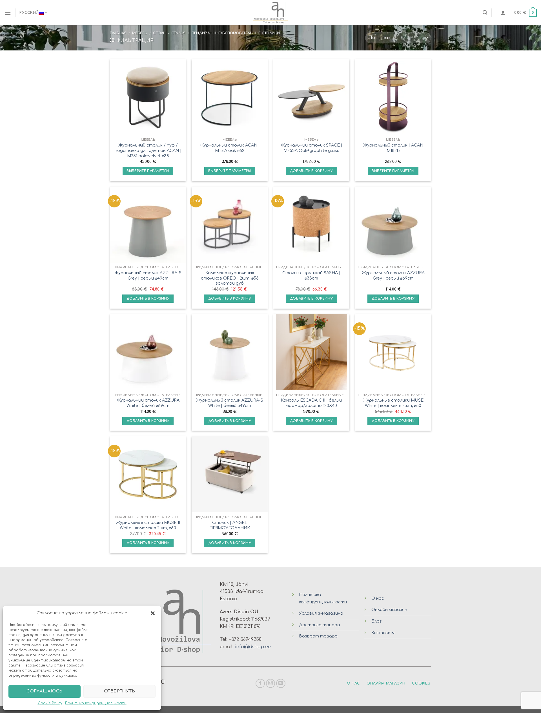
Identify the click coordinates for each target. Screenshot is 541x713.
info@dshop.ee (253, 646)
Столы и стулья (169, 33)
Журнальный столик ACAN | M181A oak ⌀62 (230, 148)
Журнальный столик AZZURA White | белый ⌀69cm (148, 403)
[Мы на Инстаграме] (270, 683)
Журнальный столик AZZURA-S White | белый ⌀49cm (229, 403)
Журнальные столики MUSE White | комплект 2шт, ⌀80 (393, 403)
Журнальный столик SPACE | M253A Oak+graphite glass (311, 148)
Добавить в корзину (311, 171)
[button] (153, 613)
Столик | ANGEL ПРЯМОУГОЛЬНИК (229, 525)
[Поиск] (485, 12)
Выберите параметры (148, 171)
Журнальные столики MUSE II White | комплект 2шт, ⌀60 (148, 525)
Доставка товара (319, 625)
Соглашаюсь (44, 691)
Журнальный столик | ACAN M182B (393, 148)
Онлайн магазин (389, 609)
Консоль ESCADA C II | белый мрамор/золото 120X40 (311, 403)
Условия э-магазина (321, 613)
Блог (376, 621)
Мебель (139, 33)
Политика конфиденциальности (96, 703)
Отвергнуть (119, 691)
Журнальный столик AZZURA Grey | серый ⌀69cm (393, 275)
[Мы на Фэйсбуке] (260, 683)
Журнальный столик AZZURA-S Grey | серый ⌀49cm (147, 275)
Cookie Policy (50, 703)
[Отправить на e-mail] (280, 683)
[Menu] (7, 12)
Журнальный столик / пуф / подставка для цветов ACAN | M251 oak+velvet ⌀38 (148, 150)
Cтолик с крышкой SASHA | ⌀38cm (311, 275)
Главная (118, 33)
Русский (29, 13)
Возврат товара (318, 636)
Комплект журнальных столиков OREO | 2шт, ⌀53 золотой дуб (230, 278)
